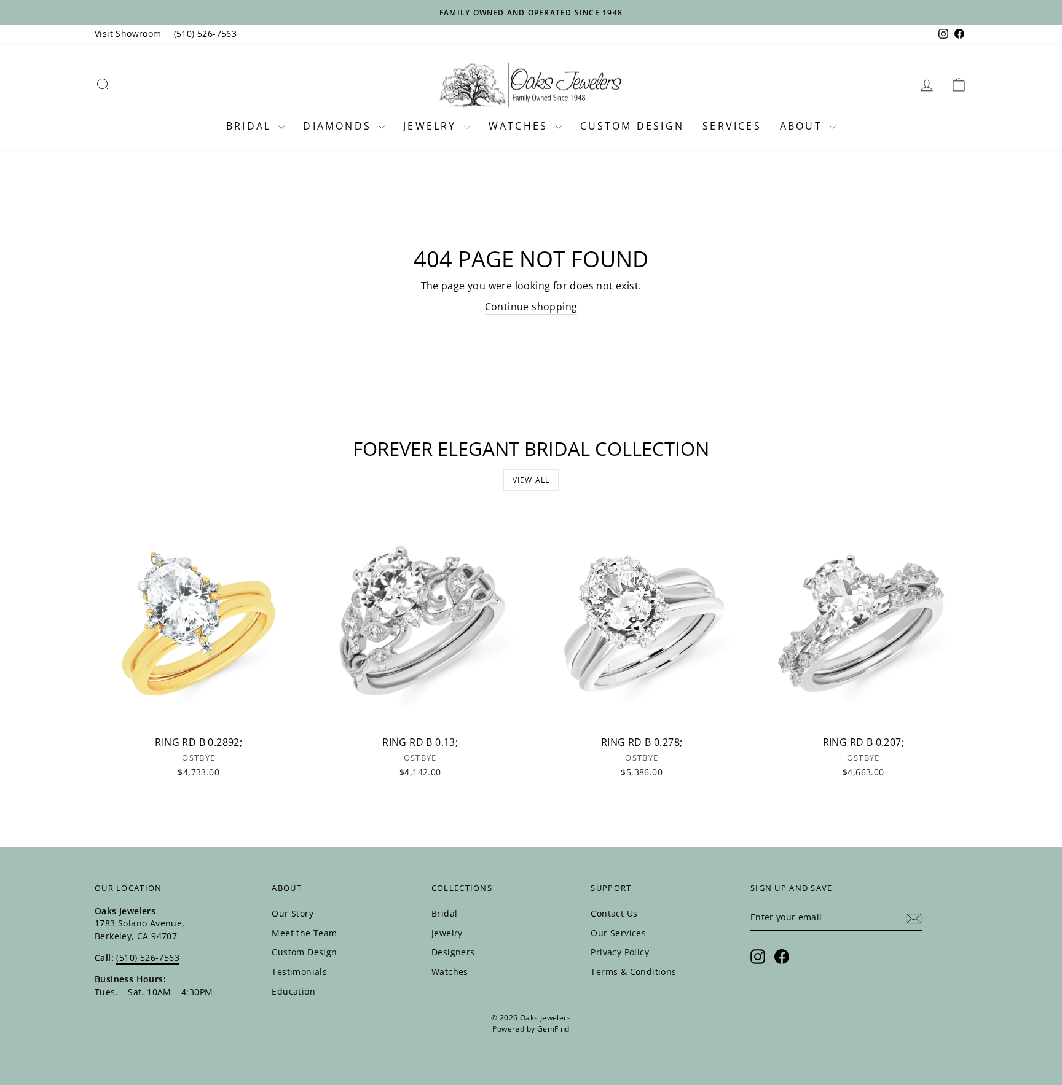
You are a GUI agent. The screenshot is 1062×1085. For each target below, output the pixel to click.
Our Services (618, 933)
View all (531, 480)
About (803, 126)
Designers (453, 952)
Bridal (250, 126)
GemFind (553, 1029)
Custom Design (632, 126)
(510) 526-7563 (205, 33)
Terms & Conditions (633, 971)
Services (731, 126)
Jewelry (432, 126)
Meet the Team (304, 933)
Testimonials (299, 971)
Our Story (292, 913)
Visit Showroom (128, 33)
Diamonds (339, 126)
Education (293, 991)
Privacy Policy (620, 952)
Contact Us (614, 913)
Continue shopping (531, 306)
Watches (521, 126)
